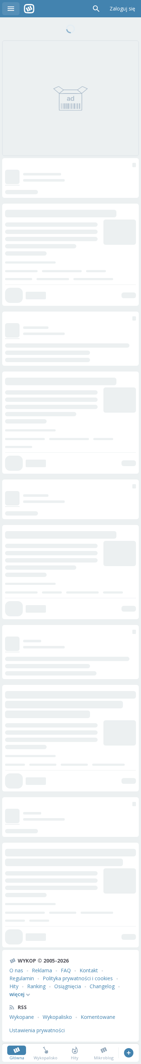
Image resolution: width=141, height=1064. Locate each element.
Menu (11, 8)
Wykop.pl (29, 8)
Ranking (36, 986)
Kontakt (89, 970)
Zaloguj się (122, 8)
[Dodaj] (128, 1053)
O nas (16, 970)
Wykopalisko (57, 1016)
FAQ (66, 970)
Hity (13, 986)
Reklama (42, 970)
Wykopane (21, 1016)
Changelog (102, 986)
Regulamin (21, 978)
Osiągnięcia (67, 986)
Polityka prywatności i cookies (78, 978)
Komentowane (98, 1016)
